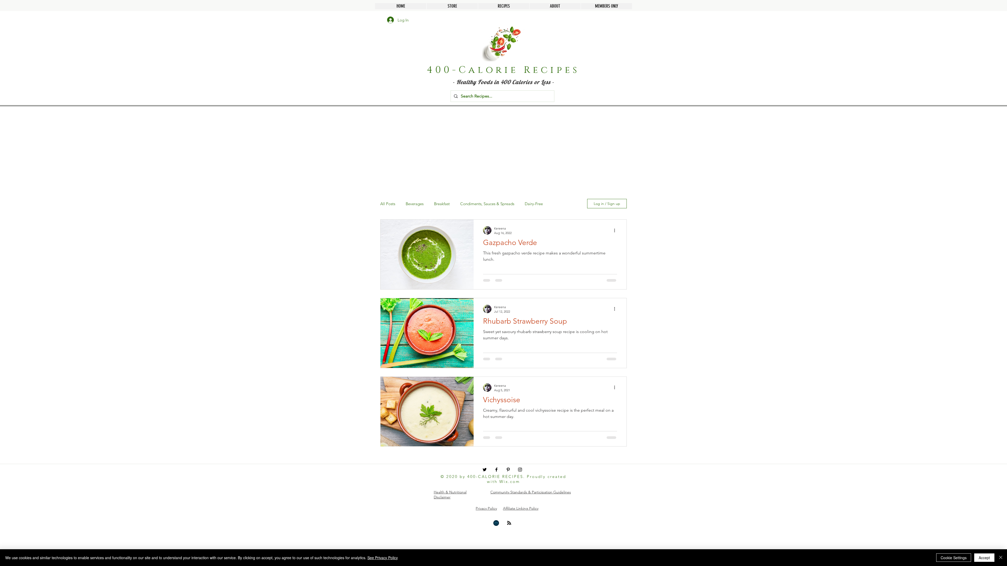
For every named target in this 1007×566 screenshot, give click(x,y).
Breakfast (442, 203)
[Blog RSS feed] (509, 523)
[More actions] (616, 230)
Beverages (415, 203)
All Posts (387, 203)
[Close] (1001, 557)
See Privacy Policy (382, 557)
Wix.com (509, 481)
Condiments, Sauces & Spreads (487, 203)
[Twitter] (484, 469)
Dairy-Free (534, 203)
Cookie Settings (954, 557)
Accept (984, 557)
